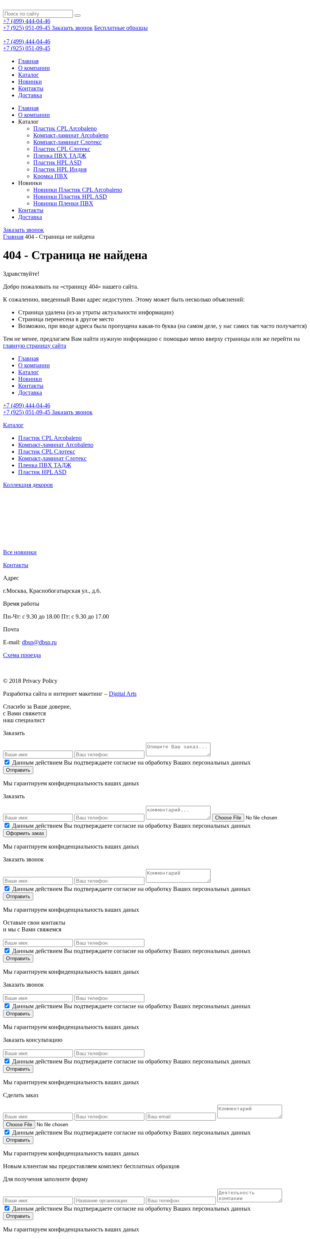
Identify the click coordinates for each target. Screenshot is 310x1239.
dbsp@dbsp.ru (39, 642)
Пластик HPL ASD (57, 162)
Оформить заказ (25, 833)
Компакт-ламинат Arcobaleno (70, 135)
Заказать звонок (72, 28)
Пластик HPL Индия (60, 169)
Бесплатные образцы (121, 28)
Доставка (30, 95)
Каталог (28, 75)
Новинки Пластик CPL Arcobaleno (77, 190)
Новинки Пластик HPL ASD (70, 196)
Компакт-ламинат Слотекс (67, 142)
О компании (34, 68)
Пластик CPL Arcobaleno (65, 128)
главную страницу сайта (34, 345)
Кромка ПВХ (50, 176)
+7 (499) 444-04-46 (26, 21)
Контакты (30, 88)
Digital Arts (122, 693)
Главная (28, 61)
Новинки (30, 81)
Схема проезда (22, 655)
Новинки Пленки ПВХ (63, 203)
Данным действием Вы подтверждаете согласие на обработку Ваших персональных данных (131, 762)
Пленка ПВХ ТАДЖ (59, 155)
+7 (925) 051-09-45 (27, 28)
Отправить (18, 770)
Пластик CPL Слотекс (61, 149)
